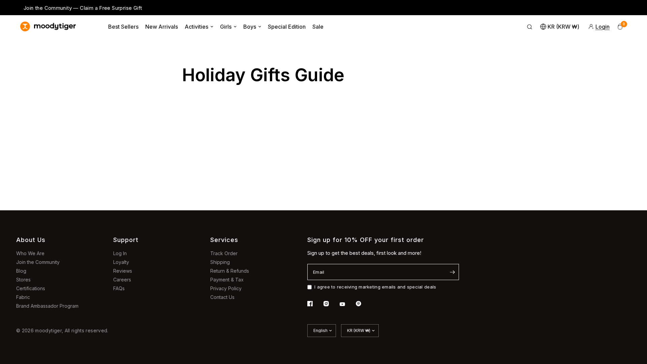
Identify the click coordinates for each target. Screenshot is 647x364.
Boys (249, 26)
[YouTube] (347, 304)
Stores (23, 279)
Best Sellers (123, 26)
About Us (30, 239)
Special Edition (287, 26)
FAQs (119, 288)
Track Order (224, 253)
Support (125, 239)
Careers (122, 279)
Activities (196, 26)
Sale (318, 26)
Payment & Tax (227, 279)
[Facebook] (314, 303)
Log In (120, 253)
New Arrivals (161, 26)
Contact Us (222, 297)
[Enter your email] (452, 272)
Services (224, 239)
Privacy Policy (226, 288)
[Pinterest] (363, 303)
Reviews (122, 271)
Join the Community (38, 262)
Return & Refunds (229, 271)
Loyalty (121, 262)
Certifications (30, 288)
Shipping (220, 262)
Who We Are (30, 253)
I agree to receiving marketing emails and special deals (375, 287)
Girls (226, 26)
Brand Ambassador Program (47, 306)
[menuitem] (123, 26)
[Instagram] (331, 303)
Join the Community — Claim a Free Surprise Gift (83, 8)
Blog (21, 271)
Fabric (23, 297)
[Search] (529, 27)
